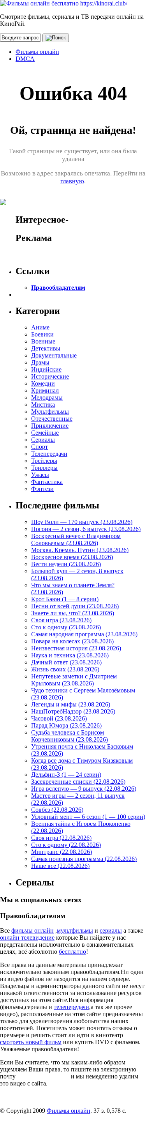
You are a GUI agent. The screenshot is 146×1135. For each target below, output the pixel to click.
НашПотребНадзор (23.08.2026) (73, 711)
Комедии (43, 383)
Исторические (50, 376)
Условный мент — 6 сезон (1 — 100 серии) (88, 816)
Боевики (42, 334)
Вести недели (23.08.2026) (66, 564)
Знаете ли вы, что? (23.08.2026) (72, 613)
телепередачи (71, 1007)
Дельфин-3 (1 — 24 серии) (66, 774)
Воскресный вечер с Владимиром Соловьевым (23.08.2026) (76, 539)
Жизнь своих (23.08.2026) (65, 669)
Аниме (40, 327)
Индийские (46, 369)
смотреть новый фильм (31, 1042)
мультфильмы (75, 930)
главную (72, 181)
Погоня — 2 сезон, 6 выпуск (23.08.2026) (86, 529)
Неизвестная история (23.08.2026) (76, 648)
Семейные (45, 432)
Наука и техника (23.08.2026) (70, 655)
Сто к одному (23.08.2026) (66, 627)
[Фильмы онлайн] (63, 3)
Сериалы (43, 439)
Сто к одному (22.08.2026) (66, 844)
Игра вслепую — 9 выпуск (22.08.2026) (83, 788)
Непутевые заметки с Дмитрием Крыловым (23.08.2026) (74, 680)
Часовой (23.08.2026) (59, 718)
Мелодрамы (47, 397)
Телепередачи (49, 453)
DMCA (25, 58)
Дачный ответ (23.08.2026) (66, 662)
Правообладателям (58, 287)
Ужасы (40, 474)
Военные (43, 341)
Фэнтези (42, 488)
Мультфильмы (50, 411)
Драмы (40, 362)
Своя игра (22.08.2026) (61, 837)
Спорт (39, 446)
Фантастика (47, 481)
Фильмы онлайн (37, 51)
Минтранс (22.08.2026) (61, 851)
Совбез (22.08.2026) (57, 809)
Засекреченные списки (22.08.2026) (78, 781)
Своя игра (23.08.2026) (61, 620)
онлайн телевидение (27, 937)
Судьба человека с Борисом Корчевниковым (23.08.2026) (69, 736)
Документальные (54, 355)
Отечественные (51, 418)
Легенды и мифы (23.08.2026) (70, 704)
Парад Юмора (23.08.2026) (66, 725)
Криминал (45, 390)
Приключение (50, 425)
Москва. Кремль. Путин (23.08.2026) (79, 550)
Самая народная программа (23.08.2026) (84, 634)
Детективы (45, 348)
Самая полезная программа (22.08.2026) (84, 858)
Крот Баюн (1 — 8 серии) (65, 599)
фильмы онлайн (32, 930)
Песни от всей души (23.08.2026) (75, 606)
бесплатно (72, 951)
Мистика (43, 404)
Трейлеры (44, 460)
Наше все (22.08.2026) (60, 865)
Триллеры (44, 467)
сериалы (111, 930)
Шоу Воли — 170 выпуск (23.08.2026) (81, 522)
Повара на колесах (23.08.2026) (72, 641)
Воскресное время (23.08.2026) (72, 557)
